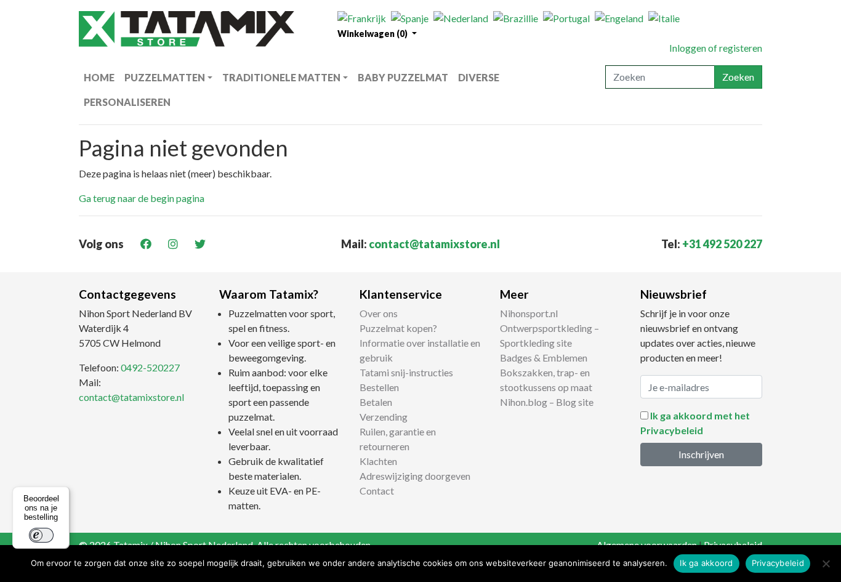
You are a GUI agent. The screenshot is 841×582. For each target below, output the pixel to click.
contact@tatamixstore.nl (434, 244)
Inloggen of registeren (715, 48)
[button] (377, 33)
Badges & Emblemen (543, 357)
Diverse (478, 77)
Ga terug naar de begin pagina (141, 198)
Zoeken (738, 77)
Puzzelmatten (164, 77)
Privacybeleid (778, 563)
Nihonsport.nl (529, 313)
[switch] (41, 535)
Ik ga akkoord (706, 563)
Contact (377, 490)
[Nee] (825, 563)
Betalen (376, 402)
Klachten (378, 461)
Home (99, 77)
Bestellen (379, 387)
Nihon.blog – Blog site (547, 402)
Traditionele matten (281, 77)
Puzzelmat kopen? (398, 328)
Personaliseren (127, 102)
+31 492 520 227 (722, 244)
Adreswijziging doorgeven (415, 476)
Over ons (379, 313)
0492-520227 (150, 367)
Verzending (384, 416)
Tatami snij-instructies (406, 372)
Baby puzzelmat (403, 77)
